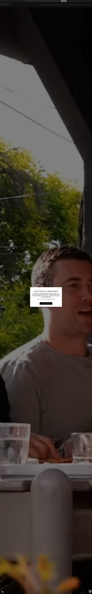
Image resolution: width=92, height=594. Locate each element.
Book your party (46, 303)
